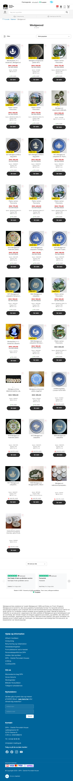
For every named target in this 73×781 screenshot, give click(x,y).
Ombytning (9, 641)
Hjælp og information (14, 634)
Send (30, 716)
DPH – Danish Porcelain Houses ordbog (17, 659)
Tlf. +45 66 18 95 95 (12, 739)
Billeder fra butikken (13, 683)
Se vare (13, 79)
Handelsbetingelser (12, 647)
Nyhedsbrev (11, 692)
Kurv (68, 8)
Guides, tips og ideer (13, 655)
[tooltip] (13, 62)
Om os (8, 670)
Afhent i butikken (11, 638)
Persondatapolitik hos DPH (15, 652)
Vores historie (10, 677)
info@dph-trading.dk (13, 743)
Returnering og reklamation (16, 644)
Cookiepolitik (10, 664)
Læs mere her (23, 699)
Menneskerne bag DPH (14, 674)
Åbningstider (10, 680)
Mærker (13, 19)
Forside (6, 19)
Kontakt (8, 723)
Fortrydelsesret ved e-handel (16, 649)
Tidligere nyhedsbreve (13, 686)
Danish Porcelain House (11, 6)
